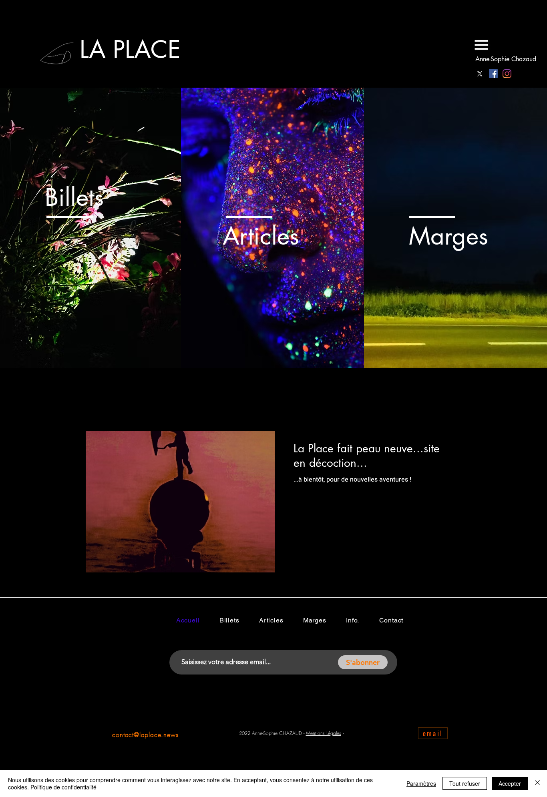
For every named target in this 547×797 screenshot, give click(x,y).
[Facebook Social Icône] (493, 73)
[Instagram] (507, 73)
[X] (479, 73)
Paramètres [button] (421, 783)
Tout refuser (464, 783)
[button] (481, 45)
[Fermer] (537, 783)
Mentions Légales (323, 733)
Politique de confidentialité (63, 787)
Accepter (510, 783)
